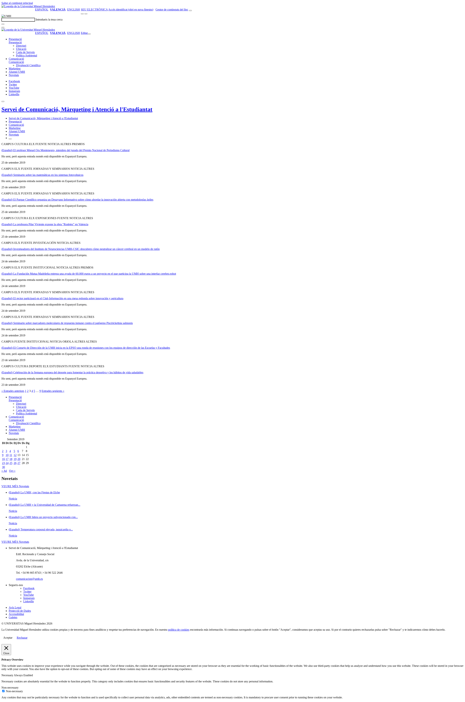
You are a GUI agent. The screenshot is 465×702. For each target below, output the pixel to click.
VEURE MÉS (15, 486)
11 (10, 455)
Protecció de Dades (20, 610)
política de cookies (178, 629)
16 (3, 459)
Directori (21, 45)
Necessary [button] (7, 675)
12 (15, 455)
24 (7, 463)
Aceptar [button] (7, 637)
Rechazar (22, 637)
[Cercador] (190, 10)
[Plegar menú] (89, 33)
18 (10, 459)
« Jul (4, 470)
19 (15, 459)
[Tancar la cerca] (2, 27)
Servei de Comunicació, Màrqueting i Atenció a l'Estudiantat (76, 109)
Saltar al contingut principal (17, 3)
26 (15, 463)
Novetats (14, 75)
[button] (15, 42)
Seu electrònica (94, 9)
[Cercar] (2, 24)
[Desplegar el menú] (85, 13)
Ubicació (21, 48)
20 (18, 459)
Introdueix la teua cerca (49, 19)
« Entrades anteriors (12, 390)
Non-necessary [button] (10, 687)
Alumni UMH (17, 71)
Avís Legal (15, 607)
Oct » (12, 470)
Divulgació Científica (28, 65)
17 (7, 459)
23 (3, 463)
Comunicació (16, 58)
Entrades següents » (53, 390)
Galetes (13, 617)
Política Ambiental (26, 55)
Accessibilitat (16, 614)
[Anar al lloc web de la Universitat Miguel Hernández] (28, 6)
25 (10, 463)
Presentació (15, 39)
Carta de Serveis (25, 52)
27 (18, 463)
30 (3, 467)
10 (7, 455)
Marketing (15, 68)
